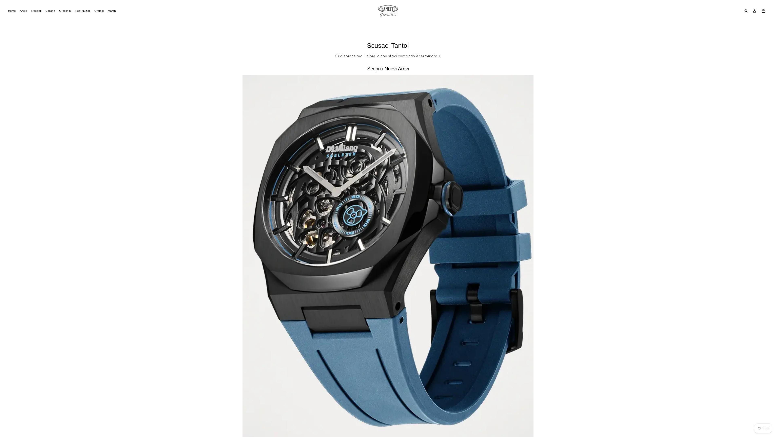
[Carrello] (763, 10)
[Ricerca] (746, 10)
